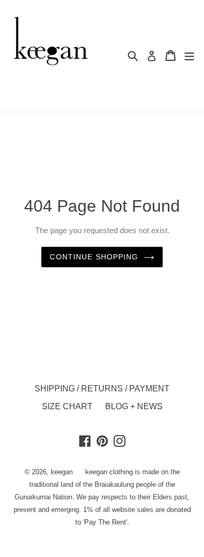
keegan (62, 472)
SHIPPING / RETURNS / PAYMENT (102, 388)
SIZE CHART (67, 406)
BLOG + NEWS (134, 406)
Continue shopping (94, 257)
